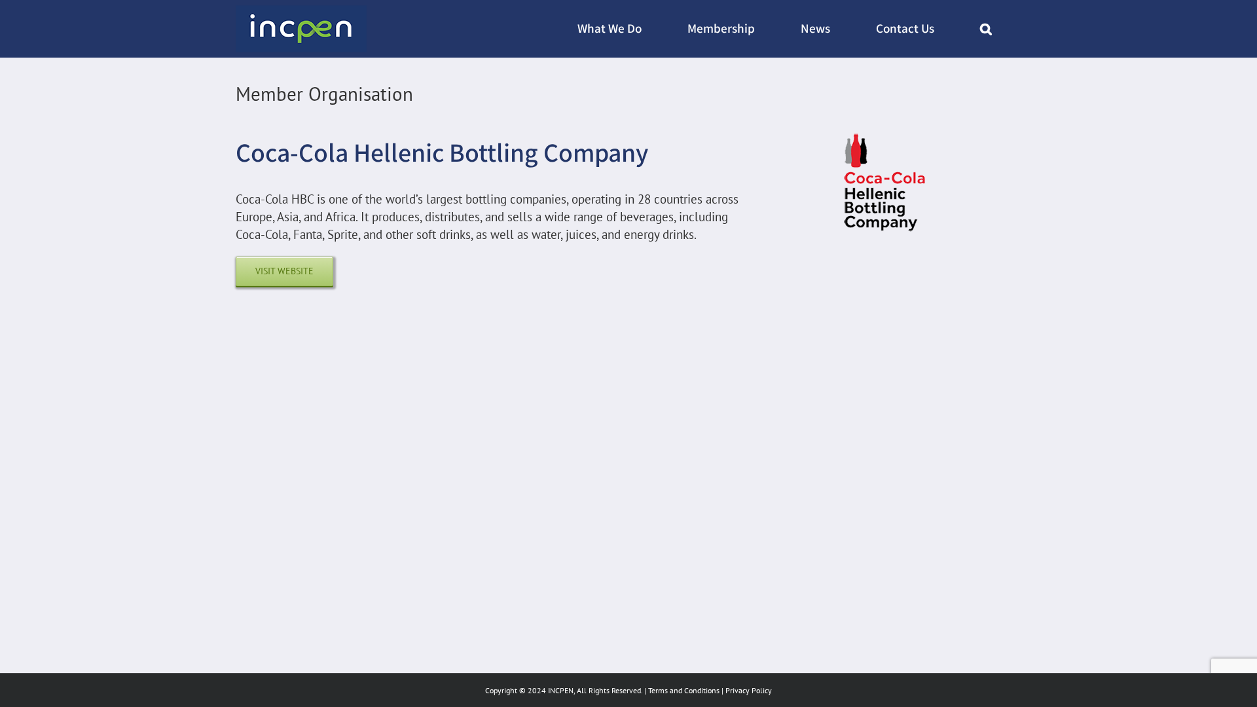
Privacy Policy (748, 690)
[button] (986, 28)
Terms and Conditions (684, 690)
